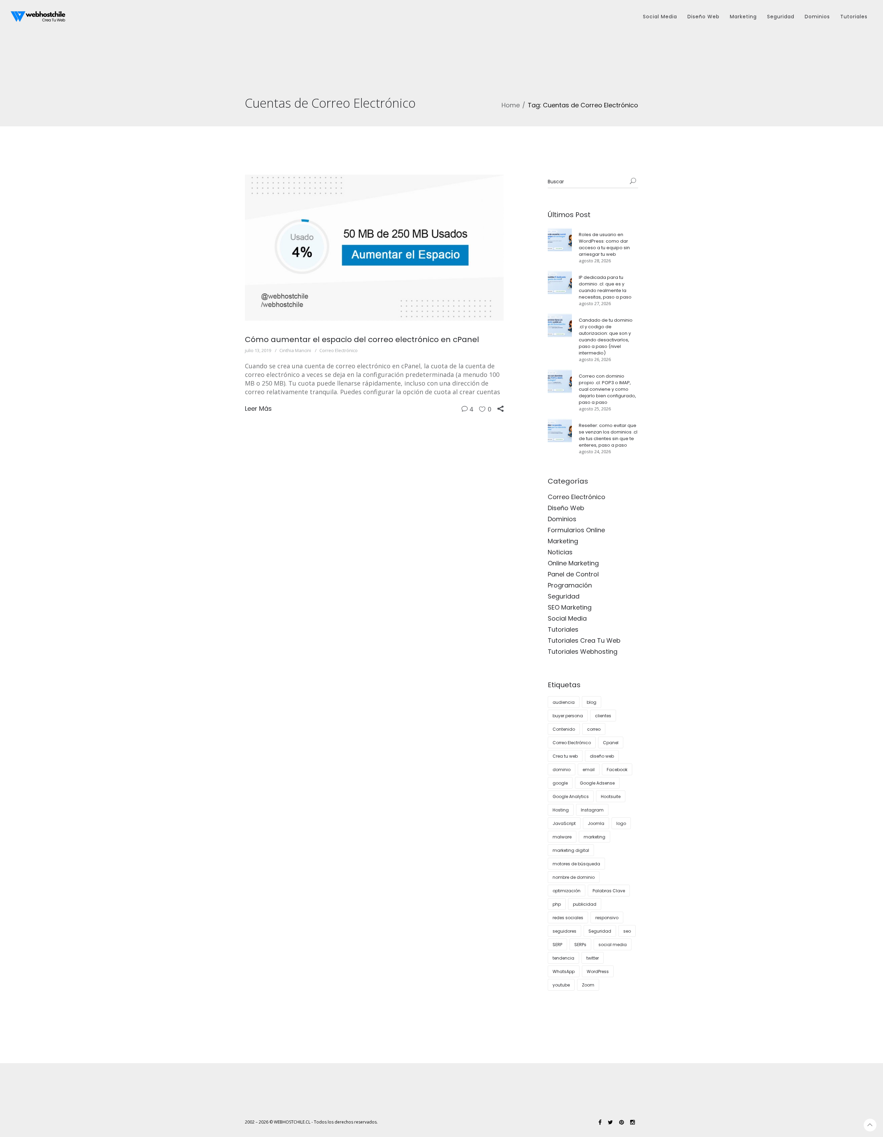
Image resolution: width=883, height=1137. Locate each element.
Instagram (592, 810)
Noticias (560, 552)
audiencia (564, 702)
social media (612, 945)
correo (594, 729)
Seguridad (563, 596)
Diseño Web (566, 508)
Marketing (563, 541)
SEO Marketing (570, 607)
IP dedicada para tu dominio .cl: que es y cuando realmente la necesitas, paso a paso (605, 287)
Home (511, 105)
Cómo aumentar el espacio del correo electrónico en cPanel (362, 339)
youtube (561, 985)
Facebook (617, 769)
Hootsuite (611, 796)
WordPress (598, 971)
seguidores (564, 931)
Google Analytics (571, 796)
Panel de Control (573, 574)
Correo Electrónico (338, 350)
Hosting (561, 810)
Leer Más (258, 408)
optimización (567, 891)
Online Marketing (573, 563)
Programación (570, 585)
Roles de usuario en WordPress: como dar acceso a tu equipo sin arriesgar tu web (604, 244)
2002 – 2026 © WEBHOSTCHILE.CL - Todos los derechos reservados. (311, 1122)
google (560, 783)
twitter (592, 958)
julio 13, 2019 (258, 350)
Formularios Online (576, 530)
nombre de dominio (574, 877)
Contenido (564, 729)
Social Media (567, 618)
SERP (557, 945)
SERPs (580, 945)
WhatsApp (564, 971)
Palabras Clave (609, 891)
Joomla (596, 823)
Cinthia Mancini (295, 350)
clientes (603, 716)
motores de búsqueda (576, 864)
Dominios (562, 519)
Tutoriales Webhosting (582, 651)
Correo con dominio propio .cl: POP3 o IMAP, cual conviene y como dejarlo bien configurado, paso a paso (607, 389)
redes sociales (568, 918)
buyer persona (568, 716)
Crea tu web (565, 756)
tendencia (563, 958)
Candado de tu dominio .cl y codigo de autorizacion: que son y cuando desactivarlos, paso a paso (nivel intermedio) (606, 336)
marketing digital (571, 850)
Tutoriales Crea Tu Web (584, 640)
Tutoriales (563, 629)
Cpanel (610, 743)
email (589, 769)
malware (562, 837)
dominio (562, 769)
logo (621, 823)
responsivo (606, 918)
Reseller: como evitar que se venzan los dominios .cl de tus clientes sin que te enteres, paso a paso (608, 435)
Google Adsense (597, 783)
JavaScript (564, 823)
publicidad (584, 904)
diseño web (602, 756)
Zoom (588, 985)
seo (627, 931)
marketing (594, 837)
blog (591, 702)
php (557, 904)
